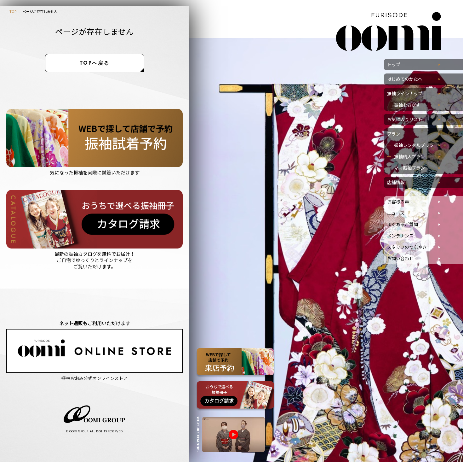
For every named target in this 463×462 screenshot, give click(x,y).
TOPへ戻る (94, 63)
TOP (12, 11)
